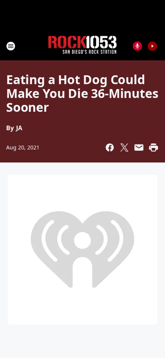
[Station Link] (82, 46)
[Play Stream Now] (152, 46)
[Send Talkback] (137, 46)
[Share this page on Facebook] (109, 147)
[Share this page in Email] (139, 147)
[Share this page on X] (124, 147)
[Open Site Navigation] (10, 46)
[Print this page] (153, 147)
